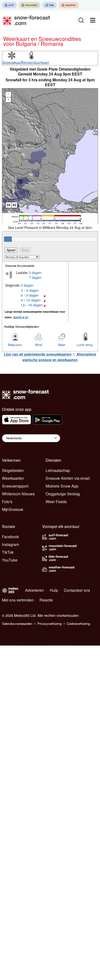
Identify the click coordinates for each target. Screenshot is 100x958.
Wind (38, 344)
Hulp (54, 590)
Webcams (15, 344)
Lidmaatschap (58, 470)
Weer (61, 344)
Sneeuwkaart (12, 62)
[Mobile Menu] (92, 20)
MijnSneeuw (12, 509)
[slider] (8, 239)
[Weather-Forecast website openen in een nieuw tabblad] (69, 5)
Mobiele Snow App (62, 486)
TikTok (8, 552)
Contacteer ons (77, 590)
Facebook (10, 536)
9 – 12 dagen (31, 300)
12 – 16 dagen (32, 304)
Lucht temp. (85, 344)
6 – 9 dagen (30, 295)
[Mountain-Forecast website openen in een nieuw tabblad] (30, 5)
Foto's (7, 501)
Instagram (10, 544)
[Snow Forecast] (25, 20)
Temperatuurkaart (35, 62)
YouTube (9, 560)
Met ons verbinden (18, 600)
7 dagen (35, 277)
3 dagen (35, 272)
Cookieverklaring (78, 623)
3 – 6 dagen (30, 290)
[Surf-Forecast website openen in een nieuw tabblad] (9, 5)
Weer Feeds (56, 501)
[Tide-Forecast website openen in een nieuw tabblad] (49, 5)
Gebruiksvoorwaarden (17, 623)
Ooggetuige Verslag (63, 494)
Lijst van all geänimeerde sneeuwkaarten (38, 354)
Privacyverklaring (49, 623)
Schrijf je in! (20, 317)
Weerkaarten (13, 478)
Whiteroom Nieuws (18, 494)
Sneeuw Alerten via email (68, 478)
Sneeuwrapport (15, 486)
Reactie (46, 600)
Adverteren (34, 590)
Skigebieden (13, 470)
